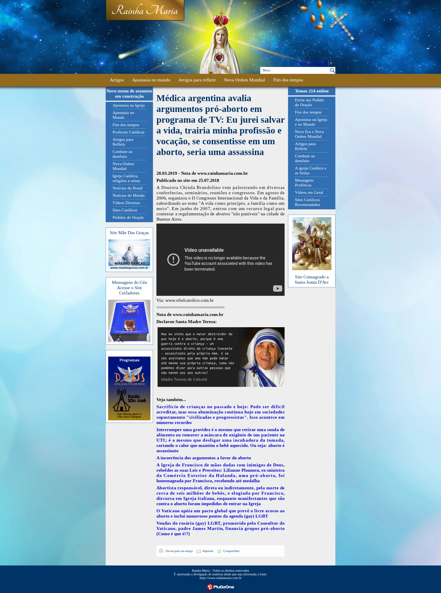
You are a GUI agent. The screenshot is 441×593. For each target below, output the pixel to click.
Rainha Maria (144, 10)
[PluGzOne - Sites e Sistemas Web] (220, 586)
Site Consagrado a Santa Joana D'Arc (312, 279)
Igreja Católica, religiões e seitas (126, 178)
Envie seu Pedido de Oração (309, 102)
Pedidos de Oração (128, 217)
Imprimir (208, 551)
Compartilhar (231, 551)
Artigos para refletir (197, 79)
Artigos (117, 79)
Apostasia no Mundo (123, 115)
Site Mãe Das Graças (129, 232)
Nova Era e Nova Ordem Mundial (309, 134)
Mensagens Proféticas (304, 182)
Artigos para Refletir (123, 142)
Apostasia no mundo (151, 79)
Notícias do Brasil (128, 188)
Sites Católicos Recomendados (307, 202)
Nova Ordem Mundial (244, 79)
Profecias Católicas (128, 132)
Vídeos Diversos (126, 202)
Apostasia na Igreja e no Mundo (311, 122)
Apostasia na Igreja (129, 105)
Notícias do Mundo (129, 195)
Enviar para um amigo (179, 551)
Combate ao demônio (123, 154)
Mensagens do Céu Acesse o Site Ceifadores (129, 287)
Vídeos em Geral (309, 192)
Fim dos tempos (288, 79)
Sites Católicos (125, 210)
